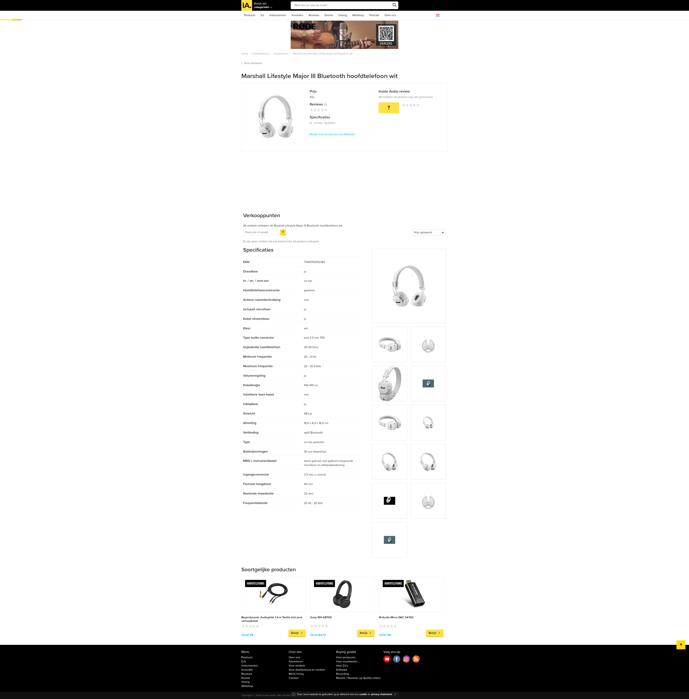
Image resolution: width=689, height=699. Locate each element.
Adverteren (296, 661)
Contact (294, 678)
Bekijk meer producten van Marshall (332, 134)
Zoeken (394, 5)
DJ (262, 15)
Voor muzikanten (346, 661)
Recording (342, 674)
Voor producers (345, 657)
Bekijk (295, 633)
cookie (363, 694)
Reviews (314, 15)
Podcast (374, 15)
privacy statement (381, 694)
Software (341, 670)
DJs (243, 661)
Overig (342, 15)
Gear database (253, 63)
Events (329, 15)
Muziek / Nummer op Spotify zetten (358, 678)
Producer (249, 15)
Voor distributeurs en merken (307, 670)
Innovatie (297, 15)
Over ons (390, 15)
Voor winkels (297, 665)
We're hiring (296, 674)
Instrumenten (277, 15)
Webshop (358, 15)
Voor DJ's (342, 665)
